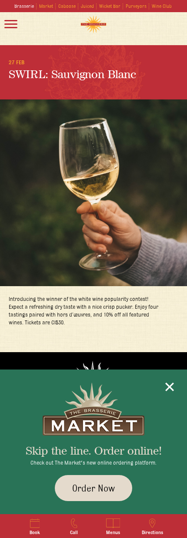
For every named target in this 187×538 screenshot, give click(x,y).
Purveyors (136, 6)
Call (74, 532)
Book (35, 532)
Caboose (67, 6)
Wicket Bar (109, 6)
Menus (113, 532)
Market (46, 6)
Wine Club (162, 6)
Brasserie (24, 6)
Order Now (93, 488)
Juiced (87, 6)
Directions (152, 532)
